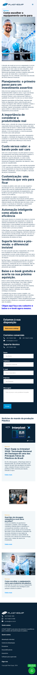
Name (5, 352)
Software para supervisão (9, 656)
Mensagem (7, 388)
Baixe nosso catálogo (11, 328)
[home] (14, 4)
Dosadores (5, 646)
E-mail (5, 369)
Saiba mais (8, 475)
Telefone (6, 361)
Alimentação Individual (8, 639)
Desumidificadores (7, 650)
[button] (32, 4)
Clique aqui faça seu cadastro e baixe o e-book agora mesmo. (17, 307)
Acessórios (5, 653)
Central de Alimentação (8, 643)
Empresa (6, 378)
